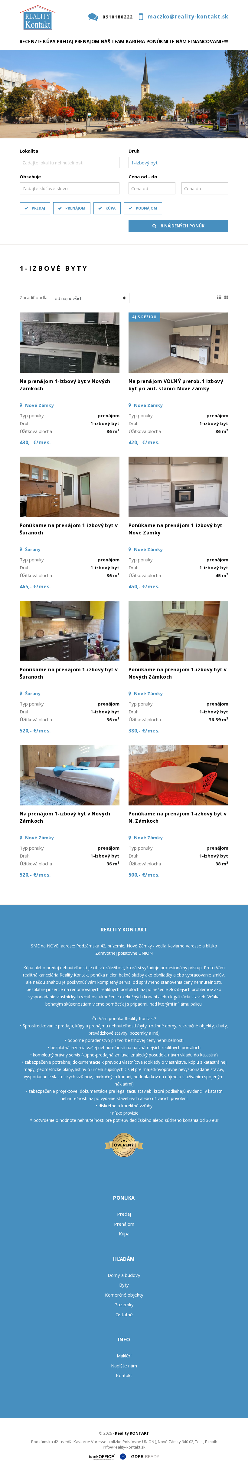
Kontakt (124, 1375)
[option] (124, 94)
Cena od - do (143, 177)
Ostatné (124, 1314)
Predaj (65, 41)
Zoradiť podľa (33, 297)
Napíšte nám (124, 1366)
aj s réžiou (144, 316)
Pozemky (124, 1304)
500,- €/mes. (144, 874)
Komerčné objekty (124, 1295)
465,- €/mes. (35, 586)
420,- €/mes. (144, 442)
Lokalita (29, 151)
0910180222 (118, 17)
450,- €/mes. (144, 586)
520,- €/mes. (35, 730)
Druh (134, 151)
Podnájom (146, 208)
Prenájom (87, 41)
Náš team (113, 41)
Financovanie (206, 41)
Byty (124, 1285)
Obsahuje (30, 177)
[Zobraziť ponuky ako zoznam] (219, 296)
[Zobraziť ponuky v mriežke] (226, 296)
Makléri (124, 1356)
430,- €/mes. (35, 442)
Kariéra (135, 41)
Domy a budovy (124, 1275)
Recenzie (31, 41)
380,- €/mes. (144, 730)
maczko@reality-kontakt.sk (188, 16)
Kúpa (49, 41)
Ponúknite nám (166, 41)
